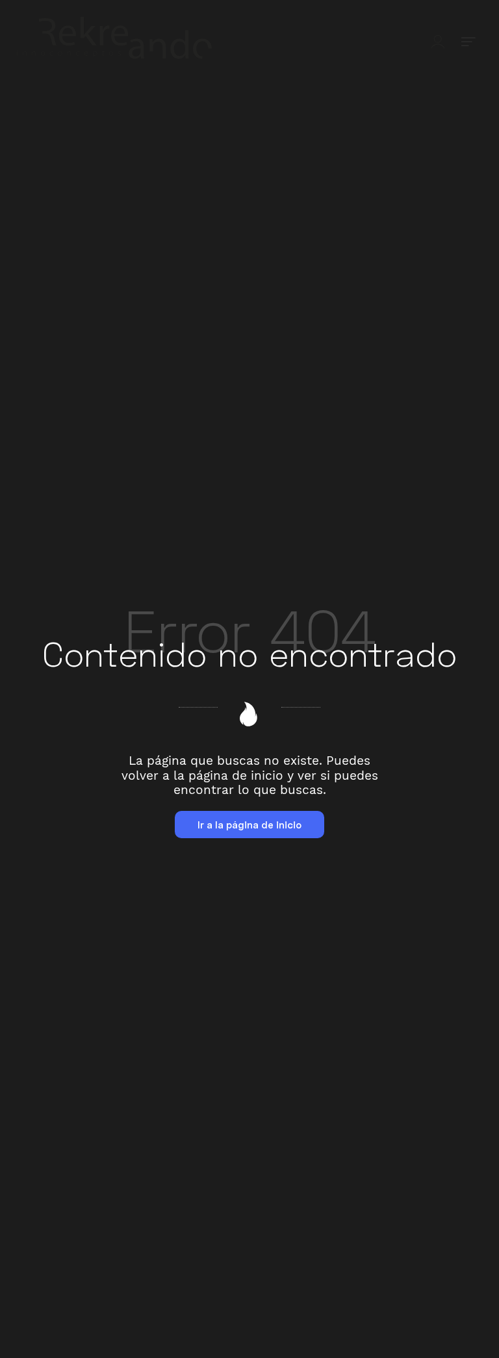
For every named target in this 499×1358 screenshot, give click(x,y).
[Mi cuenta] (438, 40)
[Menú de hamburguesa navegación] (468, 40)
